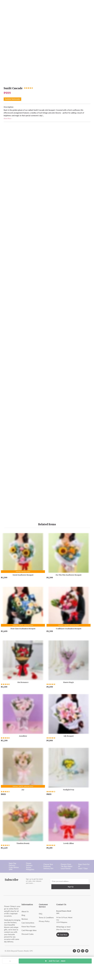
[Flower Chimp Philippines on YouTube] (78, 950)
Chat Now (63, 935)
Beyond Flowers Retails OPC (22, 951)
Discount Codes (28, 934)
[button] (28, 88)
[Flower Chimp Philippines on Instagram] (82, 950)
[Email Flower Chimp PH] (86, 950)
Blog (23, 915)
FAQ (40, 914)
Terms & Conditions (46, 917)
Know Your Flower (28, 926)
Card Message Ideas (29, 930)
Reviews (25, 919)
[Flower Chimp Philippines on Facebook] (74, 950)
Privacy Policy (44, 921)
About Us (25, 911)
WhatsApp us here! (63, 927)
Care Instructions (28, 923)
